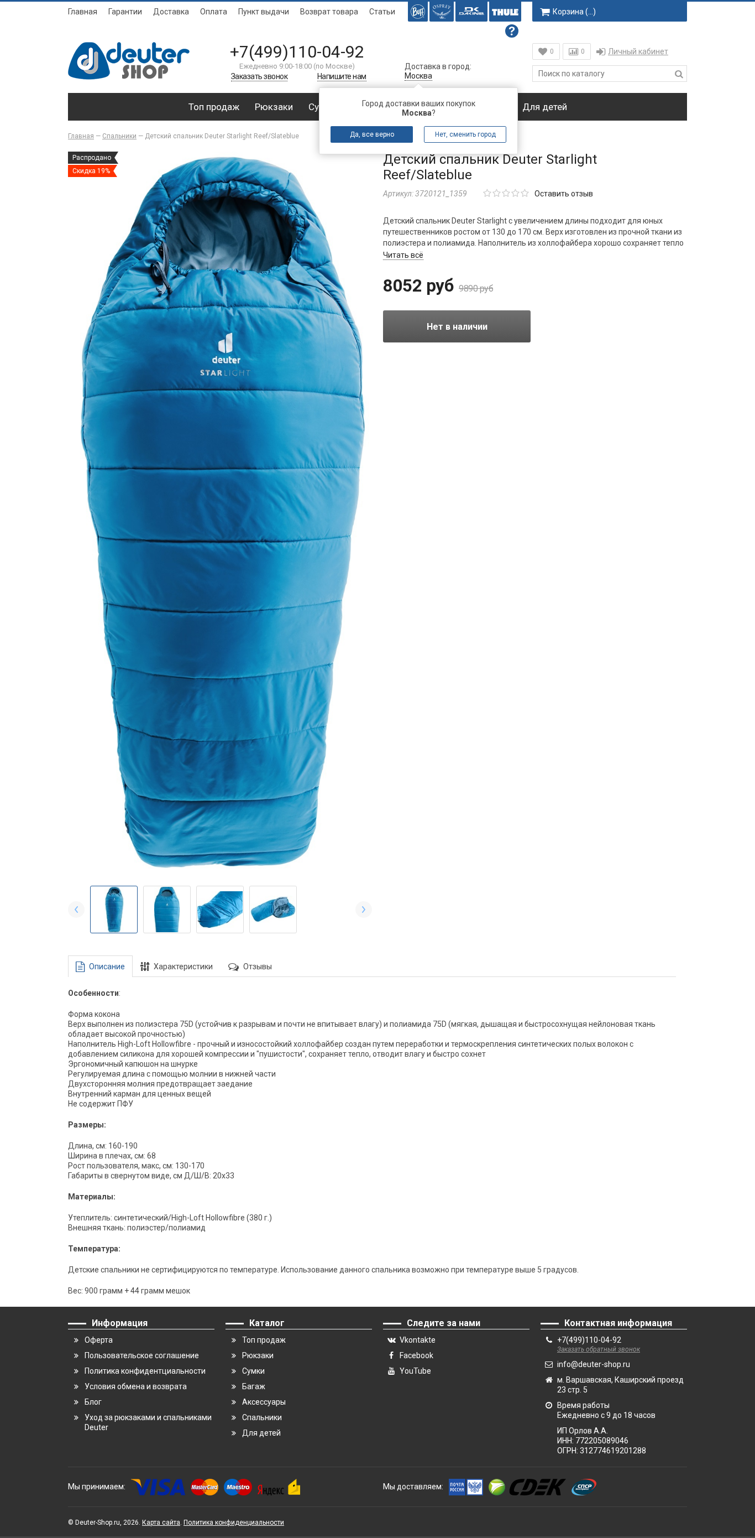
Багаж (253, 1386)
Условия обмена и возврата (136, 1386)
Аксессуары (264, 1401)
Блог (93, 1401)
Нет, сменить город (465, 134)
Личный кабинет (638, 51)
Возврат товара (329, 11)
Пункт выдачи (263, 11)
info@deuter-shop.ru (593, 1364)
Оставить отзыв (563, 193)
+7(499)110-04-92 (297, 51)
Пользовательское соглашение (142, 1355)
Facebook (416, 1355)
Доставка (171, 11)
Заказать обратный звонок (598, 1349)
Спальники (262, 1417)
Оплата (213, 11)
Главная (82, 11)
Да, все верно (372, 134)
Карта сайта (161, 1522)
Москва (418, 75)
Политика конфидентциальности (145, 1370)
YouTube (415, 1370)
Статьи (382, 11)
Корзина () (574, 11)
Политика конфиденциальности (233, 1522)
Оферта (99, 1340)
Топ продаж (213, 106)
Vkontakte (418, 1340)
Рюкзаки (274, 106)
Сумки (253, 1370)
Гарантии (125, 11)
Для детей (544, 106)
